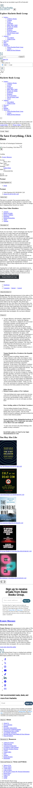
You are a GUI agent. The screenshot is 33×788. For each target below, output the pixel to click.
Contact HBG (7, 752)
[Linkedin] (5, 679)
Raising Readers (8, 757)
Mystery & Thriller (12, 26)
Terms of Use (7, 765)
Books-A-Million (8, 215)
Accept (2, 131)
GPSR (5, 778)
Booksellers (7, 758)
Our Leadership (8, 724)
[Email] (5, 690)
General (19, 288)
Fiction (9, 22)
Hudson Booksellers (9, 218)
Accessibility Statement (10, 732)
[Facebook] (5, 660)
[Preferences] (2, 61)
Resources (4, 739)
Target (5, 219)
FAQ (5, 753)
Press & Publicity (8, 736)
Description (4, 225)
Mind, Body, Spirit (12, 25)
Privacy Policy (8, 767)
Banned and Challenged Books (12, 729)
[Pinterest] (5, 682)
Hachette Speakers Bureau (11, 749)
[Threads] (5, 686)
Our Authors (10, 37)
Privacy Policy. (17, 125)
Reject (7, 131)
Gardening (10, 23)
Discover (6, 41)
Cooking (9, 20)
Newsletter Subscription (10, 728)
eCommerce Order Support (11, 747)
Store (5, 42)
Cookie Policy (4, 125)
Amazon (6, 211)
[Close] (1, 149)
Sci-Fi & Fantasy (11, 31)
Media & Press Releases (13, 50)
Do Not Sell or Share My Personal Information (16, 771)
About (2, 720)
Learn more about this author (8, 647)
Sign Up (26, 601)
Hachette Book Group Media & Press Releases (17, 734)
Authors (6, 36)
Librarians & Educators (10, 746)
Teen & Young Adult (13, 33)
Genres (5, 17)
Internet (13, 288)
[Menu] (2, 5)
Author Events (11, 39)
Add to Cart (4, 197)
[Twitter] (5, 664)
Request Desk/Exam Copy (9, 277)
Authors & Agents (9, 742)
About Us (6, 45)
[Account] (2, 69)
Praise (2, 315)
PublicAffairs (7, 168)
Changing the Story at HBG (11, 731)
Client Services (8, 744)
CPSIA (6, 776)
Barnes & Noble (8, 213)
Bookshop (6, 216)
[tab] (16, 118)
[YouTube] (5, 671)
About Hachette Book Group (15, 47)
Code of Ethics (8, 770)
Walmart (6, 221)
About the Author (5, 292)
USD (5, 65)
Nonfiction (10, 28)
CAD (10, 65)
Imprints (6, 44)
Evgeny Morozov (7, 157)
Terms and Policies (6, 762)
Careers (9, 48)
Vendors (6, 755)
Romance (9, 30)
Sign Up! (5, 59)
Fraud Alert (7, 774)
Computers (7, 288)
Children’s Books (12, 19)
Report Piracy (7, 773)
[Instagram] (5, 668)
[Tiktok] (5, 675)
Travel (9, 34)
